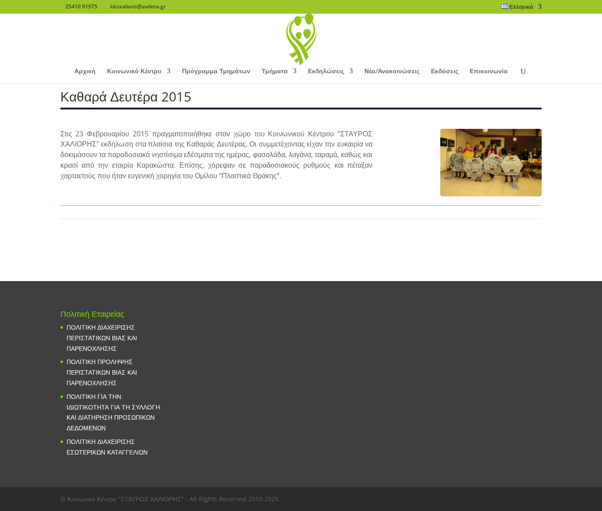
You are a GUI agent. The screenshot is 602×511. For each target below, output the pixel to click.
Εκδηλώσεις (326, 71)
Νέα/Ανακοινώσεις (392, 71)
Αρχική (85, 71)
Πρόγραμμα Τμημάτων (216, 71)
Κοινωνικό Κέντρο (134, 71)
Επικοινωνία (489, 71)
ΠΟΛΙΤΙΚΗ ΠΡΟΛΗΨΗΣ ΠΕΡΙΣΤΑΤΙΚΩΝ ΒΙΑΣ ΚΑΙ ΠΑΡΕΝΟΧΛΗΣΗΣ (102, 372)
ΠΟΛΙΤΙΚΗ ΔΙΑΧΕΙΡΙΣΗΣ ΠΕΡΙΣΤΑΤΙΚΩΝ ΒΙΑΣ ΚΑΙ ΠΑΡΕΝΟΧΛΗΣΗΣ (102, 338)
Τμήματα (275, 71)
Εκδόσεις (444, 71)
